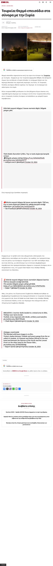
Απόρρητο (3, 564)
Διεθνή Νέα (10, 5)
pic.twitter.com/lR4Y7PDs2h (14, 319)
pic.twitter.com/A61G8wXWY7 (15, 160)
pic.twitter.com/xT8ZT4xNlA (34, 286)
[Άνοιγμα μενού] (50, 2)
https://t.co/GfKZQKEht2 (13, 286)
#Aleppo (7, 332)
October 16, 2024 (31, 162)
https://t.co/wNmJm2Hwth (34, 158)
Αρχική (3, 5)
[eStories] (46, 2)
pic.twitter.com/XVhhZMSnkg (15, 344)
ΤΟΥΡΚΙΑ (5, 360)
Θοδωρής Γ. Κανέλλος (11, 22)
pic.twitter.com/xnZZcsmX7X (23, 206)
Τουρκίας (47, 75)
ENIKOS (5, 2)
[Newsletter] (42, 2)
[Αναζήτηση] (39, 2)
